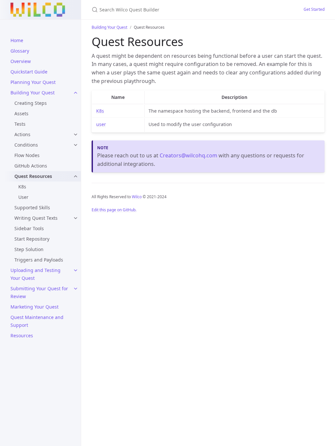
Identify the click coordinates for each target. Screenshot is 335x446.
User (23, 197)
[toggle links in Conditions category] (75, 145)
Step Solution (29, 249)
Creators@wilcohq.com (188, 155)
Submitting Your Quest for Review (39, 292)
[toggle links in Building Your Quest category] (75, 93)
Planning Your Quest (33, 82)
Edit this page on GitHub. (114, 210)
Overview (20, 61)
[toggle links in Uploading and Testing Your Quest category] (75, 270)
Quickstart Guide (28, 72)
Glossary (19, 51)
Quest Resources (33, 176)
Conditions (26, 145)
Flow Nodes (27, 155)
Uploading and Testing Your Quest (35, 274)
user (101, 124)
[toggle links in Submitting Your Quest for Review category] (75, 288)
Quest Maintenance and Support (36, 321)
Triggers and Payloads (38, 260)
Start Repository (31, 239)
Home (16, 40)
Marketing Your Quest (34, 307)
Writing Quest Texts (36, 218)
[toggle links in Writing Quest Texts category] (75, 218)
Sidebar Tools (29, 228)
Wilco (137, 196)
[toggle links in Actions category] (75, 134)
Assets (21, 113)
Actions (22, 134)
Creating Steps (30, 103)
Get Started (314, 9)
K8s (22, 186)
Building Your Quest (32, 92)
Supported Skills (32, 207)
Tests (20, 124)
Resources (21, 335)
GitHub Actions (30, 166)
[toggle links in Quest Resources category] (75, 176)
